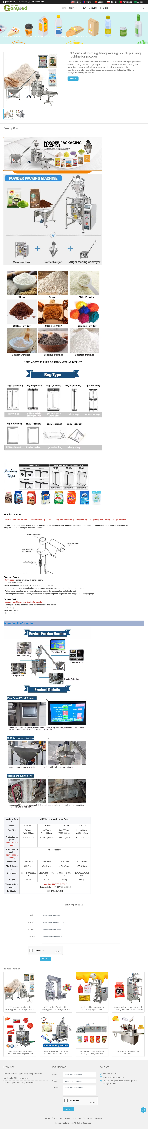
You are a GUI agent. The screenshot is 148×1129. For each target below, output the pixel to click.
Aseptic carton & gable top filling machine (22, 1073)
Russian (114, 2)
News (84, 8)
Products (73, 8)
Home (63, 8)
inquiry (73, 78)
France (89, 2)
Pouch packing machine (39, 36)
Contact (104, 8)
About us (93, 8)
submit (45, 959)
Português (127, 2)
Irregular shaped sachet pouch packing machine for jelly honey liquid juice (128, 1008)
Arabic (140, 2)
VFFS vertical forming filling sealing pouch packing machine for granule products (56, 1008)
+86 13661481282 (37, 2)
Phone (31, 929)
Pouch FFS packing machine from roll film (73, 36)
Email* (31, 915)
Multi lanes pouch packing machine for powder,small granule (56, 1052)
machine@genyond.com (16, 2)
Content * (32, 936)
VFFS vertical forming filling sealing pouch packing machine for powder (19, 1008)
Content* (56, 1087)
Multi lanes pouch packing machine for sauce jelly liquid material (20, 1052)
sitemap (99, 1118)
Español (101, 2)
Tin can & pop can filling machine (18, 1082)
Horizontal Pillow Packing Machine (128, 1052)
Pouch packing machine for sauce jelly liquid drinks (92, 1008)
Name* (31, 922)
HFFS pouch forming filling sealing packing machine (92, 1052)
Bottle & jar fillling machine (15, 1078)
